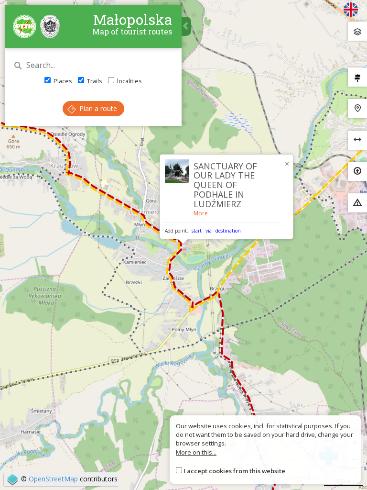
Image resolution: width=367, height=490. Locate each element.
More (201, 213)
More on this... (196, 452)
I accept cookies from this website (234, 471)
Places (62, 81)
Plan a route (97, 108)
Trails (94, 81)
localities (129, 81)
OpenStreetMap (53, 478)
